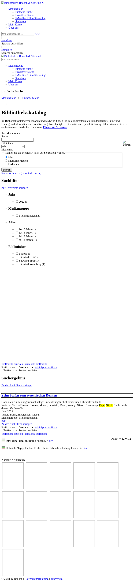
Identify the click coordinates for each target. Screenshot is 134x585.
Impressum (56, 578)
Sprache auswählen (12, 43)
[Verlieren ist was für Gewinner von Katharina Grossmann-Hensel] (84, 487)
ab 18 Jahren (26, 239)
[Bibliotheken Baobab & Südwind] (21, 2)
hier (51, 440)
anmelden (6, 40)
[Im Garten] (84, 516)
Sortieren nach (9, 367)
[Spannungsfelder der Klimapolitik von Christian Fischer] (107, 487)
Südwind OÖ (26, 257)
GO (37, 33)
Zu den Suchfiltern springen (16, 385)
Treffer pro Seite (28, 370)
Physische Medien (18, 160)
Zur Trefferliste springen (14, 187)
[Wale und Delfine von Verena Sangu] (36, 487)
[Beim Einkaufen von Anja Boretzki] (13, 574)
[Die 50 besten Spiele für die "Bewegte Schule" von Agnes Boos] (36, 545)
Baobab (23, 253)
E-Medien (13, 164)
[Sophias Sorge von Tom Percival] (60, 487)
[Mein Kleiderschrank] (107, 545)
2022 (21, 201)
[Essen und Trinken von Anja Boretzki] (60, 545)
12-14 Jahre (25, 232)
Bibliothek (7, 143)
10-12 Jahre (25, 229)
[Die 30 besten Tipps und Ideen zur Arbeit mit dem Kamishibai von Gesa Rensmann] (13, 487)
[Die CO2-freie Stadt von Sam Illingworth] (13, 516)
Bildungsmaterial (28, 215)
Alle (10, 157)
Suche (4, 136)
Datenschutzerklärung (36, 578)
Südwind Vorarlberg (30, 264)
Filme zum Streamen (55, 127)
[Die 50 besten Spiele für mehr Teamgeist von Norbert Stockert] (107, 516)
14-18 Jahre (25, 236)
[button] (128, 143)
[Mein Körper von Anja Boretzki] (84, 545)
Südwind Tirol (27, 260)
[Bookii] (36, 516)
